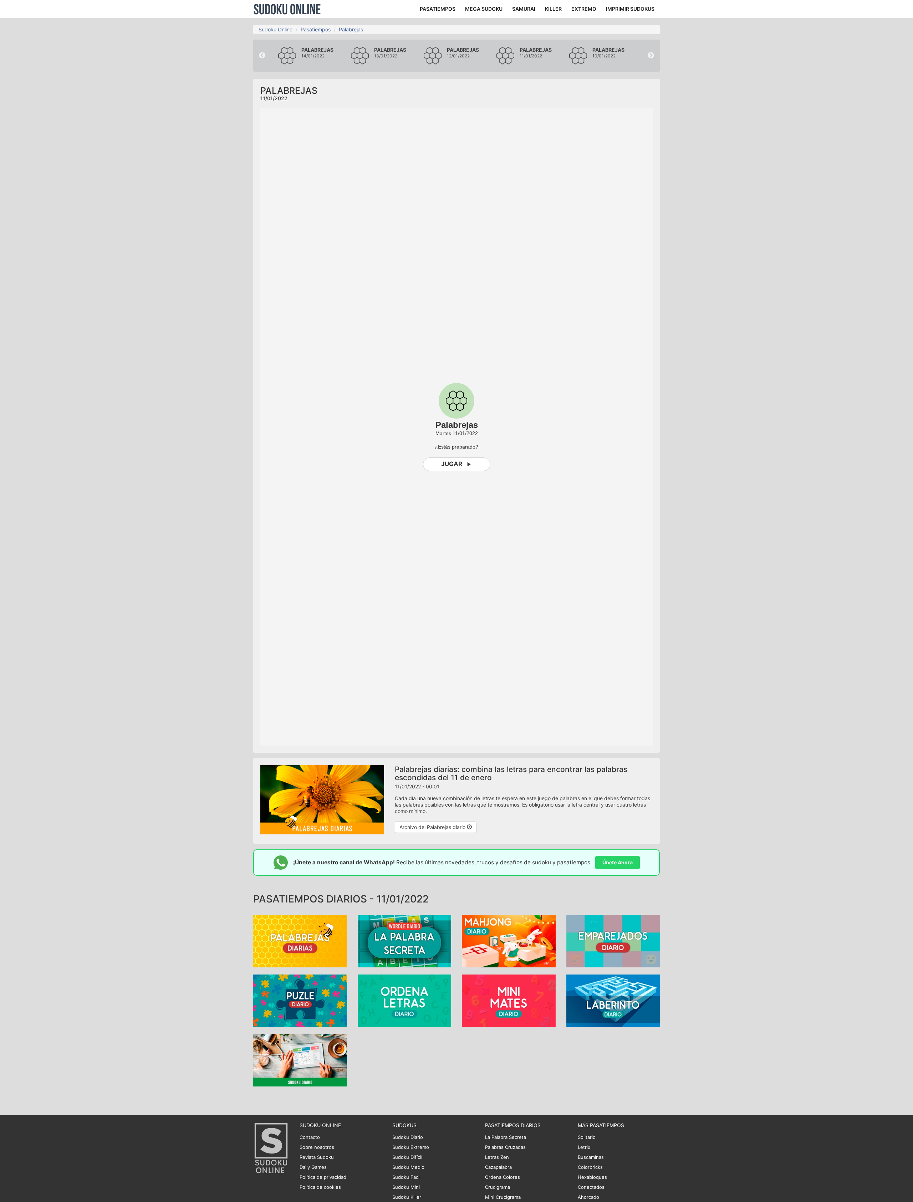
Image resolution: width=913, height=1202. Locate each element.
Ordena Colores (502, 1177)
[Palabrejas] (300, 941)
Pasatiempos (316, 29)
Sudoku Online (287, 9)
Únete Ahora (617, 862)
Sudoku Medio (408, 1167)
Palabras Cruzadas (505, 1147)
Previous (262, 55)
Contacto (310, 1137)
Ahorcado (588, 1197)
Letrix (584, 1147)
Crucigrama (497, 1187)
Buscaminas (591, 1157)
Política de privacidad (323, 1177)
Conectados (591, 1187)
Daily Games (313, 1167)
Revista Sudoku (317, 1157)
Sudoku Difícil (407, 1157)
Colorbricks (590, 1167)
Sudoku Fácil (406, 1177)
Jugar (451, 463)
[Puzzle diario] (300, 1000)
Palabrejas (351, 29)
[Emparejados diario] (613, 941)
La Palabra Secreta (505, 1137)
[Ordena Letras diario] (405, 1000)
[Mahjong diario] (509, 941)
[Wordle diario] (405, 941)
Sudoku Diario (407, 1137)
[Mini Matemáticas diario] (509, 1000)
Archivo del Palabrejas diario (433, 827)
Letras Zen (497, 1157)
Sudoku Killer (406, 1197)
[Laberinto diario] (613, 1000)
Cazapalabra (498, 1167)
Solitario (587, 1137)
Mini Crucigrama (503, 1197)
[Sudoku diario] (300, 1060)
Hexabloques (592, 1177)
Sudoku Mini (406, 1187)
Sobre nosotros (317, 1147)
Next (650, 55)
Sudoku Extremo (410, 1147)
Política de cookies (320, 1187)
